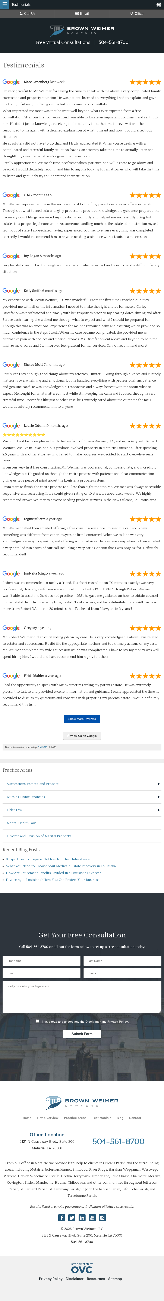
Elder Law (14, 810)
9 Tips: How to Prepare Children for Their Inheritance (47, 859)
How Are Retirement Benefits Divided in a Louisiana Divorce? (53, 873)
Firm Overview (48, 1118)
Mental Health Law (21, 823)
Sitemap (115, 1279)
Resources (96, 1279)
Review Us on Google (82, 735)
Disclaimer (93, 1021)
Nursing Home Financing (26, 797)
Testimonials (101, 1118)
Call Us (29, 13)
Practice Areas (75, 1118)
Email (84, 13)
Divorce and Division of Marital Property (39, 836)
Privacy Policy (117, 1021)
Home (27, 1118)
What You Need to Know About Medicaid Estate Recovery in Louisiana (61, 866)
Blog (120, 1118)
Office (139, 13)
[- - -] (4, 4)
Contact (135, 1118)
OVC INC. (43, 747)
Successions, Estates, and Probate (33, 784)
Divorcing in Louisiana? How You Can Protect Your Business (52, 880)
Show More (82, 719)
